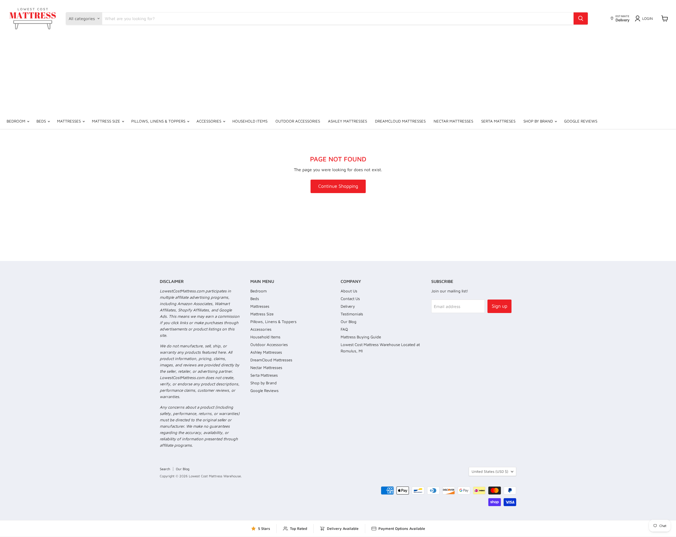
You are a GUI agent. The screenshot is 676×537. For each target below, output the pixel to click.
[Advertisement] (338, 74)
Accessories (209, 121)
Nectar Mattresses (453, 121)
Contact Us (350, 298)
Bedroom (16, 121)
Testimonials (352, 314)
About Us (349, 291)
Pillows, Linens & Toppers (158, 121)
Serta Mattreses (498, 121)
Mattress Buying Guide (361, 337)
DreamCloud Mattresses (400, 121)
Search (165, 469)
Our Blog (348, 321)
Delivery (348, 306)
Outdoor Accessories (297, 121)
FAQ (344, 329)
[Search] (581, 18)
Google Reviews (580, 121)
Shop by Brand (538, 121)
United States (490, 471)
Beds (41, 121)
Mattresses (69, 121)
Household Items (249, 121)
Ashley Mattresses (347, 121)
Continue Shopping (338, 186)
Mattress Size (106, 121)
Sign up (499, 306)
